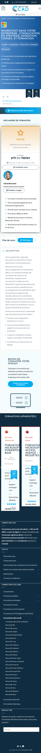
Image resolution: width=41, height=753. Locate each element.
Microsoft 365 (10, 625)
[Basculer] (38, 569)
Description (12, 251)
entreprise (34, 44)
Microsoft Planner (12, 655)
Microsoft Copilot (11, 632)
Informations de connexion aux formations (20, 565)
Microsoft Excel (11, 638)
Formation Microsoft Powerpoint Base (14, 449)
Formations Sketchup (11, 704)
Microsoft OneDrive (12, 645)
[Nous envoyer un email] (5, 2)
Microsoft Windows (12, 691)
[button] (10, 458)
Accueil (3, 18)
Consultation (8, 591)
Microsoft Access (11, 628)
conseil (4, 44)
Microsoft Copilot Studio (14, 635)
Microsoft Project (11, 675)
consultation (13, 44)
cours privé (24, 44)
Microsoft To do (11, 685)
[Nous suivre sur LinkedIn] (7, 2)
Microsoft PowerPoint (13, 671)
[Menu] (39, 8)
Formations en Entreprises (13, 609)
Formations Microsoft (28, 18)
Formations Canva (10, 605)
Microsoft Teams (11, 681)
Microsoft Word (11, 694)
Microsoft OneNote (12, 648)
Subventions (8, 574)
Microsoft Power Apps (13, 658)
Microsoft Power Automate (15, 661)
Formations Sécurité (11, 699)
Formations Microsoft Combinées (17, 622)
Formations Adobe (10, 596)
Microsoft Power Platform (14, 668)
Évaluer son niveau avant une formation (18, 569)
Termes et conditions (11, 578)
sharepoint (6, 49)
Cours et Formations (13, 18)
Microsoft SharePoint (13, 678)
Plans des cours (9, 556)
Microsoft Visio (11, 688)
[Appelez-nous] (20, 746)
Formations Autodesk (11, 600)
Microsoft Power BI (12, 665)
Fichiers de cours (9, 560)
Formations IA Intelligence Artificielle (18, 613)
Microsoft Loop (11, 641)
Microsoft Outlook (12, 651)
